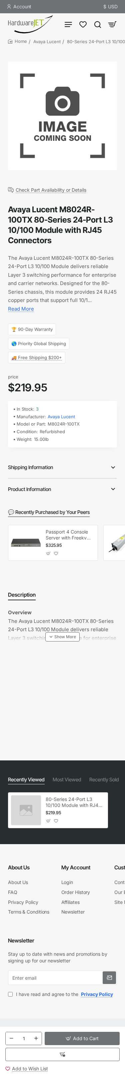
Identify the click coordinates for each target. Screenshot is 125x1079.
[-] (11, 1038)
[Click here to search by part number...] (97, 24)
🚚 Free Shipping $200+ (36, 357)
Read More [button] (21, 309)
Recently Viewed (26, 779)
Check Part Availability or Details (51, 190)
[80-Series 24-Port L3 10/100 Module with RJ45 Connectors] (26, 810)
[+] (36, 1038)
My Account (75, 867)
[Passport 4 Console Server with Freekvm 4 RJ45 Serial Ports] (26, 543)
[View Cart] (112, 24)
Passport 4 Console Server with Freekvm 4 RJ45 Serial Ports (68, 535)
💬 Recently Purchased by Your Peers (49, 512)
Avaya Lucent (47, 41)
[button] (82, 1038)
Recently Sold (104, 779)
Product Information (29, 489)
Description (22, 594)
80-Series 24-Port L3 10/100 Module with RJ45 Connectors (73, 802)
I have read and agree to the (64, 994)
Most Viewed (67, 779)
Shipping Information (30, 467)
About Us (19, 867)
